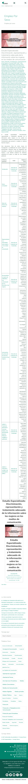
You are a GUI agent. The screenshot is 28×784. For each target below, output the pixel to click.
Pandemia (15, 698)
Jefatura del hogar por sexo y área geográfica (12, 107)
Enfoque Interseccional (15, 97)
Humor (3, 101)
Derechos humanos (7, 655)
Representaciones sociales (7, 123)
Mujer (15, 695)
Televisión (21, 722)
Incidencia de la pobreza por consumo (13, 101)
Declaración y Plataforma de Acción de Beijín (11, 91)
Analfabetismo (4, 64)
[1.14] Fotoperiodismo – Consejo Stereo (10, 739)
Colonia (12, 73)
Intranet (23, 779)
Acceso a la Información (7, 645)
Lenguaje (8, 111)
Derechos (12, 652)
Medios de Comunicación (10, 688)
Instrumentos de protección (17, 106)
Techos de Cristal (16, 127)
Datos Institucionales (8, 779)
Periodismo (5, 701)
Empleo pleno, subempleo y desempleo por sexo (12, 96)
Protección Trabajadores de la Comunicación (12, 719)
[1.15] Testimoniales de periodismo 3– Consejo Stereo (13, 737)
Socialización (16, 126)
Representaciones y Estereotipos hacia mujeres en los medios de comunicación (5, 244)
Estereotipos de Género (17, 99)
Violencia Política (6, 728)
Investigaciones (13, 61)
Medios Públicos (7, 695)
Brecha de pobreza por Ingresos (13, 67)
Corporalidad (9, 81)
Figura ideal (18, 100)
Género (23, 100)
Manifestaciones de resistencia (19, 116)
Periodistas (13, 701)
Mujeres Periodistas (6, 698)
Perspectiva (12, 120)
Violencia (4, 725)
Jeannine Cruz (5, 667)
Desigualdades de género (7, 93)
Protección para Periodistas (10, 713)
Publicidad (11, 121)
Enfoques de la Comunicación (9, 661)
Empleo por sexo (5, 97)
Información (11, 664)
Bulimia (23, 67)
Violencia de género (14, 725)
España (9, 99)
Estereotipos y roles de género (8, 100)
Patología (7, 120)
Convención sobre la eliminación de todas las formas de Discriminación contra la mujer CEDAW (13, 80)
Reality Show (18, 121)
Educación (11, 94)
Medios (22, 681)
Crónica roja (15, 81)
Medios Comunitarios (8, 684)
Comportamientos (21, 76)
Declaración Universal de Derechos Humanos (11, 90)
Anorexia (18, 64)
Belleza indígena (9, 66)
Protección (5, 704)
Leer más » (3, 584)
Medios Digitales (7, 691)
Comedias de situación (20, 73)
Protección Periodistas (7, 716)
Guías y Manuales (5, 61)
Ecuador (13, 658)
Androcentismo (12, 64)
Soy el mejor (9, 127)
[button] (14, 3)
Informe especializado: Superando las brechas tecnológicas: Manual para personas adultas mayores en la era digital (13, 619)
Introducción (5, 169)
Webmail (17, 779)
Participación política (9, 119)
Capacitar (3, 68)
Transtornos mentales (17, 130)
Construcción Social (14, 77)
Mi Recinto (3, 117)
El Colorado (16, 94)
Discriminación (4, 94)
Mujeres (20, 695)
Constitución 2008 (5, 77)
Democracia (5, 652)
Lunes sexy (8, 116)
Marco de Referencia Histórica (4, 205)
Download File (14, 577)
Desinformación (18, 655)
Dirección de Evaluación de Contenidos (14, 169)
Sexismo (10, 124)
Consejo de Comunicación (10, 649)
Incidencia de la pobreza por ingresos (10, 103)
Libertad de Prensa (8, 677)
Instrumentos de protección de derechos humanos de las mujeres (5, 355)
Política (20, 701)
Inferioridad (9, 104)
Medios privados (19, 691)
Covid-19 (22, 649)
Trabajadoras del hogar (6, 129)
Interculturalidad (19, 664)
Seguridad (14, 722)
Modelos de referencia (12, 117)
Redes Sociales (5, 722)
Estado (19, 661)
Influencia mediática (16, 104)
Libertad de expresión (9, 673)
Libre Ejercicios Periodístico (10, 681)
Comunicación (18, 645)
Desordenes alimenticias (19, 93)
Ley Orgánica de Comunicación (9, 670)
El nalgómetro (23, 94)
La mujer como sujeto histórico (15, 109)
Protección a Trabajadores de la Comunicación (11, 709)
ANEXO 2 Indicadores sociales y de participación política (5, 470)
